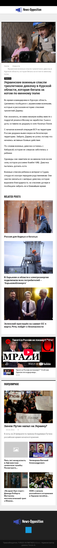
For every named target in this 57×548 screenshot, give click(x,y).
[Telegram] (28, 530)
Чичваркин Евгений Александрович (38, 462)
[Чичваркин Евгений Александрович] (41, 450)
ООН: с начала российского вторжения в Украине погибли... (41, 493)
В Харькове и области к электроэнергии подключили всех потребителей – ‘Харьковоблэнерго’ (26, 280)
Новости (8, 78)
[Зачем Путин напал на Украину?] (28, 407)
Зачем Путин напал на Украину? (25, 426)
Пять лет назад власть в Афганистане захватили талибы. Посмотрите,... (15, 464)
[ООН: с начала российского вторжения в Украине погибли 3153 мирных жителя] (41, 480)
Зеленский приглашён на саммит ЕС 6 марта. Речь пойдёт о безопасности (25, 325)
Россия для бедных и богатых (21, 237)
